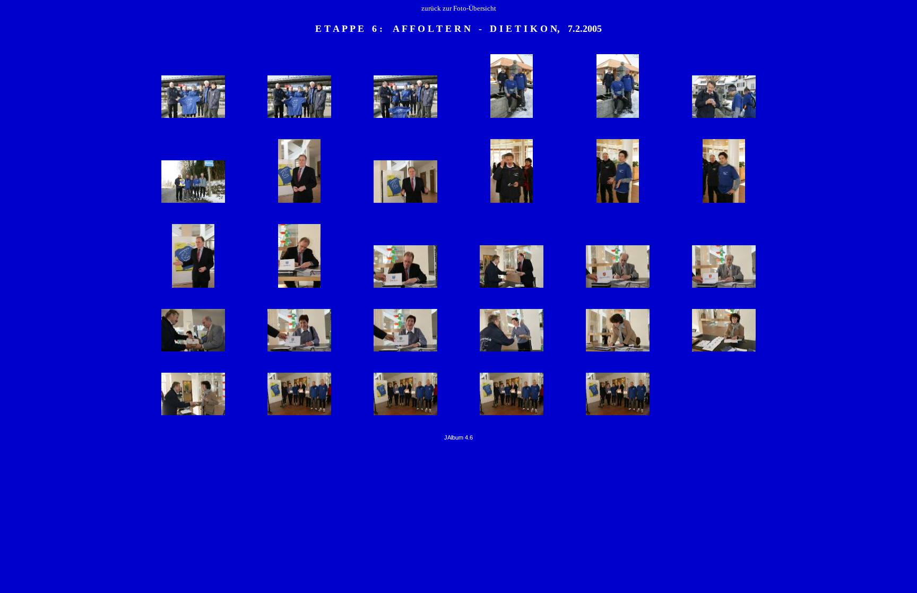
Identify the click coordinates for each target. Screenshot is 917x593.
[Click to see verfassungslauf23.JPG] (724, 287)
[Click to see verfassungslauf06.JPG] (511, 117)
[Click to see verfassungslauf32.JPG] (405, 414)
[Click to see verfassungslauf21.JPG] (512, 287)
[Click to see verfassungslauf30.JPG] (193, 414)
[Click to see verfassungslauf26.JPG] (405, 351)
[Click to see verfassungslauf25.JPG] (299, 351)
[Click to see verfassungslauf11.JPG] (299, 202)
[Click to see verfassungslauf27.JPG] (512, 351)
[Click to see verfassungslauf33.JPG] (512, 414)
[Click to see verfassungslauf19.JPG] (299, 287)
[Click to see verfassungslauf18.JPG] (193, 287)
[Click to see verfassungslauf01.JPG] (193, 117)
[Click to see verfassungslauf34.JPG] (618, 414)
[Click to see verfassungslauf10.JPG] (193, 202)
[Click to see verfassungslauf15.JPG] (511, 202)
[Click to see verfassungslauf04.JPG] (405, 117)
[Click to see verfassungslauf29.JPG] (724, 351)
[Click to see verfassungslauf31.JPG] (299, 414)
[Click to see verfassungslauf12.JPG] (405, 202)
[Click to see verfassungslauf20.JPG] (405, 287)
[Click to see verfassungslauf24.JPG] (193, 351)
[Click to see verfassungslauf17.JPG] (723, 202)
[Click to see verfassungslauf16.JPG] (617, 202)
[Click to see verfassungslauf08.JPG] (724, 117)
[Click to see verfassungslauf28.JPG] (618, 351)
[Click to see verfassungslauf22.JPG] (618, 287)
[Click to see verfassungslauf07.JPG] (617, 117)
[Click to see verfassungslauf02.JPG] (299, 117)
